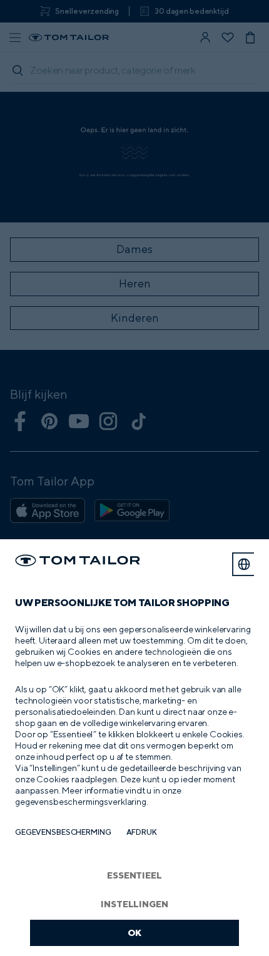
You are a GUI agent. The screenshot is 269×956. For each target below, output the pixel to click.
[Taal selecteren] (244, 564)
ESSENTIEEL (134, 875)
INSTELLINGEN (134, 904)
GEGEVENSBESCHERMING (63, 832)
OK (135, 932)
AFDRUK (141, 832)
